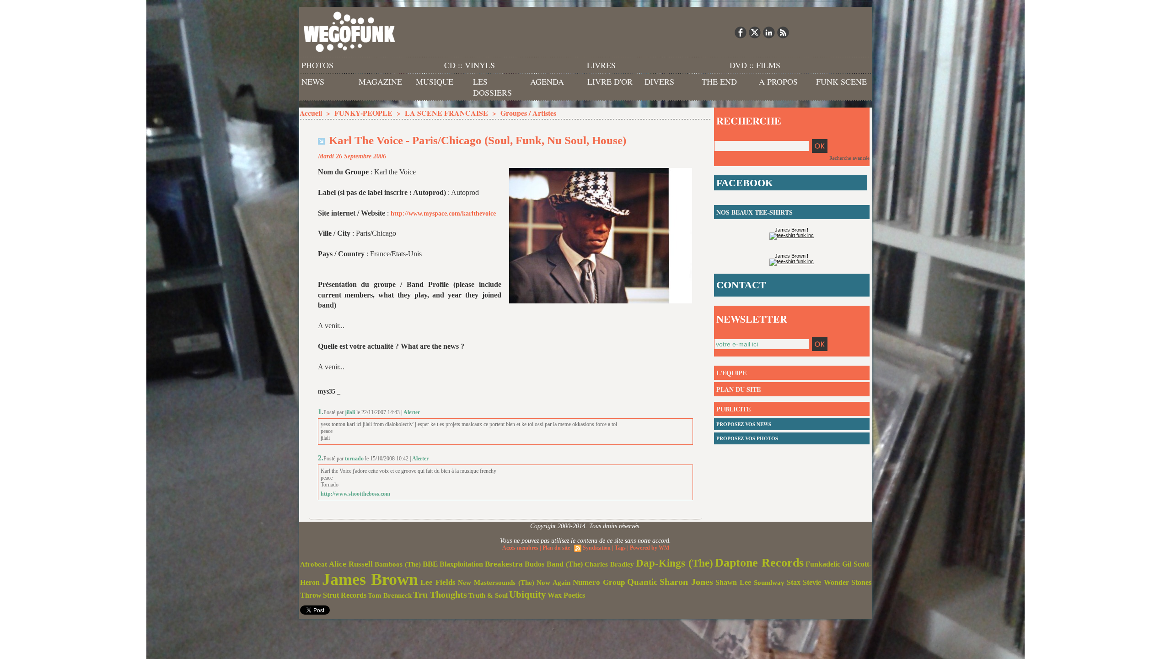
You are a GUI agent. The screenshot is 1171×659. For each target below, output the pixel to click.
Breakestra (504, 564)
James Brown (370, 579)
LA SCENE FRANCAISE (446, 113)
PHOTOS (317, 64)
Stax (793, 582)
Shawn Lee (733, 582)
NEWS (312, 81)
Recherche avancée (849, 158)
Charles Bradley (609, 564)
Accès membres (520, 548)
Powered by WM (649, 548)
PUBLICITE (733, 409)
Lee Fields (438, 582)
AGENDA (547, 81)
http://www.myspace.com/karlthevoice (443, 213)
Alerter (411, 412)
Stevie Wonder (826, 582)
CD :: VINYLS (469, 64)
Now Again (553, 582)
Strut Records (344, 595)
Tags (620, 548)
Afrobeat (313, 564)
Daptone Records (759, 562)
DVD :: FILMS (755, 64)
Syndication (597, 548)
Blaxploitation (461, 564)
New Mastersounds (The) (496, 582)
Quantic (642, 582)
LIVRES (601, 64)
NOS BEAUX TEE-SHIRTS (754, 212)
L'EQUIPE (731, 373)
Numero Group (599, 582)
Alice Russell (351, 564)
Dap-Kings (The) (674, 563)
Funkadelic (823, 564)
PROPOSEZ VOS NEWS (743, 424)
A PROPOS (778, 81)
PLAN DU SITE (738, 389)
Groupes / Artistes (528, 113)
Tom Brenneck (390, 595)
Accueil (311, 113)
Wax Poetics (566, 595)
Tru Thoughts (440, 594)
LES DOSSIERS (492, 87)
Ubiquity (527, 594)
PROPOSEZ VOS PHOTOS (747, 438)
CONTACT (741, 285)
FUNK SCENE (841, 81)
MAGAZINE (380, 81)
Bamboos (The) (398, 564)
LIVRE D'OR (610, 81)
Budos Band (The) (554, 564)
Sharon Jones (686, 582)
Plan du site (556, 548)
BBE (430, 564)
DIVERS (659, 81)
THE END (719, 81)
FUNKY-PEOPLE (363, 113)
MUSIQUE (434, 81)
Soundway (769, 582)
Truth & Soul (488, 595)
